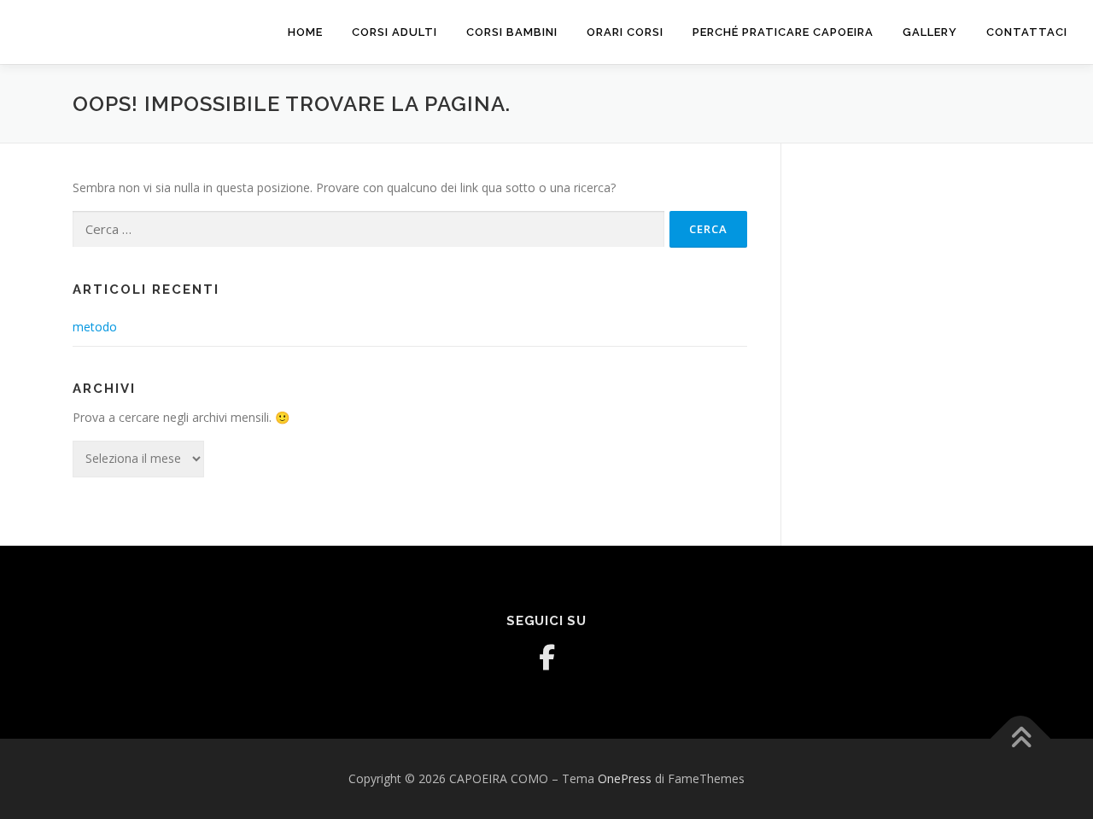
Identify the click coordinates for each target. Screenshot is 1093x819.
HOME (305, 32)
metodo (95, 327)
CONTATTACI (1026, 32)
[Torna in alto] (1021, 739)
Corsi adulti (394, 32)
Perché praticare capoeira (783, 32)
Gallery (930, 32)
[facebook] (546, 657)
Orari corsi (625, 32)
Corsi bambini (512, 32)
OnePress (625, 778)
